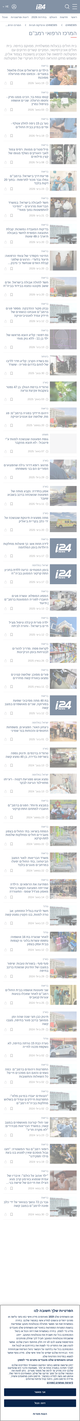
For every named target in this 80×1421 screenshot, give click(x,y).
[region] (40, 1363)
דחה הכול (40, 1403)
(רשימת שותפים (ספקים (60, 1382)
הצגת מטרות (40, 1414)
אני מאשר (39, 1392)
